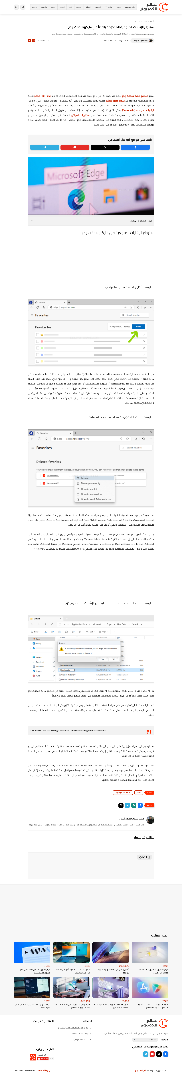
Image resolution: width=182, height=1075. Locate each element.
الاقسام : (164, 1040)
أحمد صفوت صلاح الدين (139, 40)
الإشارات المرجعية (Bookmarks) (138, 110)
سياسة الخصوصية (80, 1039)
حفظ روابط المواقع (80, 115)
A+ (34, 40)
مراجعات (44, 7)
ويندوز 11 (108, 7)
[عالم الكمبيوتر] (154, 7)
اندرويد (62, 7)
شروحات (165, 965)
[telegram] (44, 147)
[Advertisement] (91, 72)
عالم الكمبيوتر (141, 1070)
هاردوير (34, 7)
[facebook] (135, 147)
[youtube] (74, 147)
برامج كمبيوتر (130, 7)
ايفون (53, 7)
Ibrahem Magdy (43, 1070)
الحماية (88, 7)
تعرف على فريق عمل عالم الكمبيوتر (73, 1028)
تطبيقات (165, 1000)
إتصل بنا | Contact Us (79, 1034)
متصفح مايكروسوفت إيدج (135, 96)
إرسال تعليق (144, 857)
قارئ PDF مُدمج (42, 96)
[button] (140, 805)
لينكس (79, 7)
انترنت (135, 21)
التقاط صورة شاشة (115, 100)
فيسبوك (98, 7)
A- (29, 40)
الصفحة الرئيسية (147, 21)
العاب (70, 7)
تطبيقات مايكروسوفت (123, 792)
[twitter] (105, 147)
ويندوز (118, 7)
